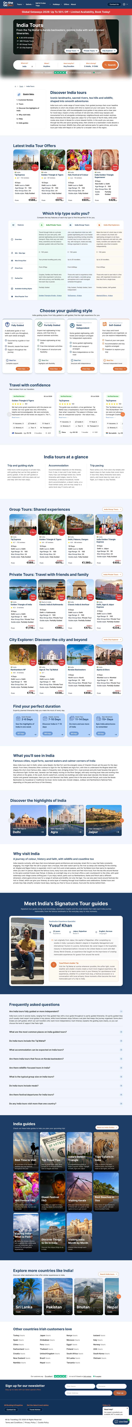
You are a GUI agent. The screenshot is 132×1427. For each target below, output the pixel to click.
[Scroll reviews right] (122, 414)
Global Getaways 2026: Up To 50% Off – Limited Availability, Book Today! (66, 11)
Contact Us (114, 4)
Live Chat (123, 1422)
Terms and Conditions (13, 1422)
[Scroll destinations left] (13, 1296)
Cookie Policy (43, 1422)
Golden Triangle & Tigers (23, 401)
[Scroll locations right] (121, 820)
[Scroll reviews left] (9, 414)
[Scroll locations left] (10, 820)
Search (112, 65)
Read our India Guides (105, 1127)
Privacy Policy (30, 1422)
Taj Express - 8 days (75, 295)
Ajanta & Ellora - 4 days (105, 295)
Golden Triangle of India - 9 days (50, 295)
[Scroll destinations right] (119, 1296)
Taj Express (64, 401)
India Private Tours (111, 574)
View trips (21, 369)
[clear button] (32, 66)
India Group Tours (111, 509)
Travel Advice (34, 1410)
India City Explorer (111, 640)
